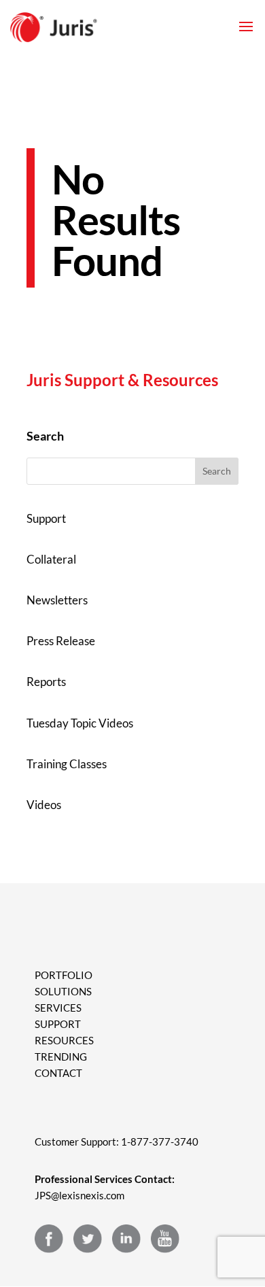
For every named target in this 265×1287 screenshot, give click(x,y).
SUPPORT (58, 1024)
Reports (46, 681)
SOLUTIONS (63, 991)
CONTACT (58, 1073)
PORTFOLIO (63, 975)
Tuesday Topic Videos (79, 723)
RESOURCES (64, 1040)
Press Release (60, 641)
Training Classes (66, 764)
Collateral (51, 559)
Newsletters (57, 600)
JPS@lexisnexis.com (79, 1195)
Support (46, 518)
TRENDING (61, 1056)
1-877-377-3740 (159, 1141)
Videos (43, 804)
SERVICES (58, 1007)
